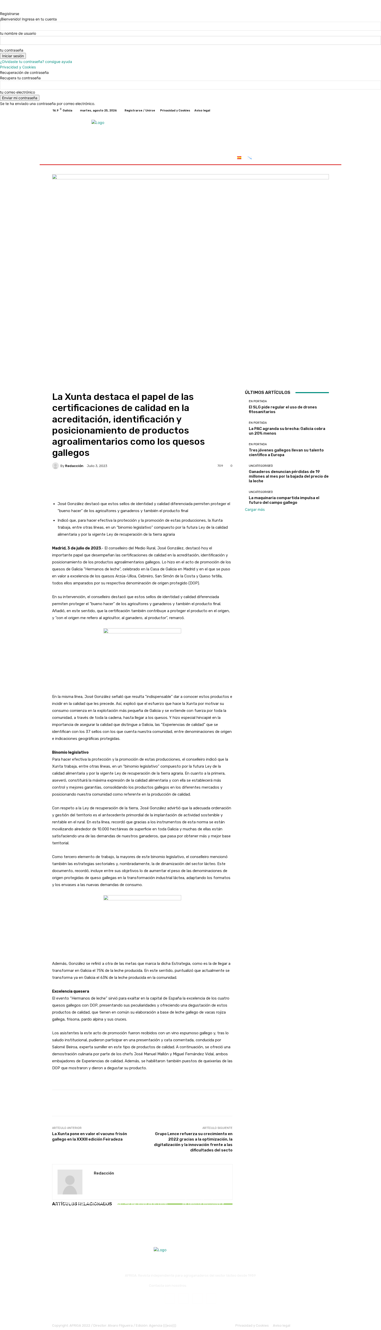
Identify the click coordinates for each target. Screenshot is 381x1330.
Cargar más (255, 509)
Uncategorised (261, 465)
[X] (313, 110)
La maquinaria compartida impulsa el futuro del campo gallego (284, 500)
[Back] (1, 8)
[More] (216, 483)
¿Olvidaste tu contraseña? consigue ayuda (36, 61)
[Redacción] (56, 465)
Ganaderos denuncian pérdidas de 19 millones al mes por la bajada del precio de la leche (289, 476)
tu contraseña (11, 50)
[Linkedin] (197, 1298)
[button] (323, 158)
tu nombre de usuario (18, 33)
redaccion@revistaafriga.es (210, 1285)
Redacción (74, 466)
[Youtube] (326, 110)
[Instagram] (307, 110)
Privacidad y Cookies (18, 67)
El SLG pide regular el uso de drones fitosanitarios (82, 1205)
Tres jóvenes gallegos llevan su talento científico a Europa (203, 1203)
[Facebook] (301, 110)
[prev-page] (53, 1218)
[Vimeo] (319, 110)
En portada (81, 1196)
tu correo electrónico (17, 92)
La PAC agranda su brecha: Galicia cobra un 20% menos (142, 1205)
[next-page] (56, 1218)
